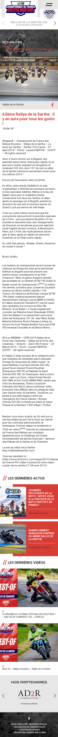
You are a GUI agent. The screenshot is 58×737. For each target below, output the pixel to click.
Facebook (29, 718)
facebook (52, 105)
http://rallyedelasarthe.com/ (18, 450)
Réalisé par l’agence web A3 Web (30, 732)
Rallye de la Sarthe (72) (29, 23)
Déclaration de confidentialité (29, 727)
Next (55, 23)
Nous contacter (19, 724)
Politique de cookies (29, 730)
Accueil (6, 46)
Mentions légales (38, 724)
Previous (3, 23)
